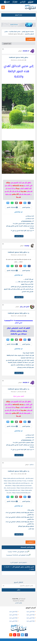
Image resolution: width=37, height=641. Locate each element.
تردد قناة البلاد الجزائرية (27, 358)
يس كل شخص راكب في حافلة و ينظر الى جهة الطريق (18, 289)
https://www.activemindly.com (21, 492)
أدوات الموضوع (7, 44)
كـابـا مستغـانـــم (30, 216)
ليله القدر (31, 529)
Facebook (9, 555)
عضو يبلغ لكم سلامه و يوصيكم (25, 367)
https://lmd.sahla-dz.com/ (12, 490)
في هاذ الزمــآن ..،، (28, 279)
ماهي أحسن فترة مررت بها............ (24, 282)
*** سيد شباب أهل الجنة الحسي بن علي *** (22, 231)
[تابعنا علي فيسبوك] (26, 634)
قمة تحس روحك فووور (27, 284)
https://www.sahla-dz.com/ (25, 488)
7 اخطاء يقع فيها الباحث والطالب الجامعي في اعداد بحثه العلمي (20, 513)
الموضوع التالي (14, 562)
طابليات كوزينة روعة (28, 353)
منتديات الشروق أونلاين (28, 31)
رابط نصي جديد (31, 611)
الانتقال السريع (18, 582)
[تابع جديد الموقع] (10, 634)
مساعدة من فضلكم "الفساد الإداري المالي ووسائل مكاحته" (20, 227)
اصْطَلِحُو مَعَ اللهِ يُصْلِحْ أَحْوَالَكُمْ (26, 526)
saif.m (31, 464)
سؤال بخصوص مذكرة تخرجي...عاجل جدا (23, 223)
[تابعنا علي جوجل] (18, 634)
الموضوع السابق (22, 562)
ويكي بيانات (30, 510)
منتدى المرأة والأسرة (14, 31)
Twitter (10, 552)
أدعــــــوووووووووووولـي (27, 221)
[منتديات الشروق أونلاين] (30, 9)
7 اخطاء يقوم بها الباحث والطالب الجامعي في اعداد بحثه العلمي (20, 518)
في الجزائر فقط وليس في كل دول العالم (22, 287)
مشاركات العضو (11, 207)
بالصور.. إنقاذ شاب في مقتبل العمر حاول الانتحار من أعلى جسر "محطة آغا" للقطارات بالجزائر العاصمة (20, 361)
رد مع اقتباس (18, 236)
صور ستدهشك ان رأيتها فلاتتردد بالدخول (22, 365)
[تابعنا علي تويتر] (22, 634)
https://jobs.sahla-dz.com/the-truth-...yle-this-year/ (18, 478)
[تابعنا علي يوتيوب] (14, 634)
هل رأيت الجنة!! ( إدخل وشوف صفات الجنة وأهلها (20, 355)
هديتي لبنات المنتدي (27, 291)
